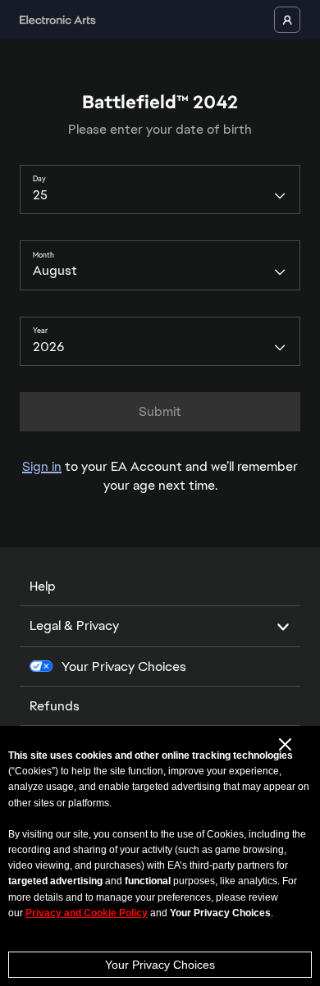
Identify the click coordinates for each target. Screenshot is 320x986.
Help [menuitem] (43, 586)
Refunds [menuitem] (55, 705)
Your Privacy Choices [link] (124, 666)
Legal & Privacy (74, 625)
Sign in (42, 466)
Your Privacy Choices (160, 964)
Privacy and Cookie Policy (86, 913)
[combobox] (160, 189)
